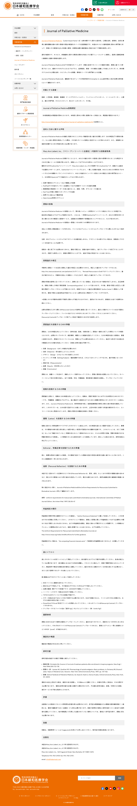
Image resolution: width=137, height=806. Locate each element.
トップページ (91, 20)
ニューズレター (19, 65)
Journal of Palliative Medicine (24, 60)
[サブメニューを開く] (35, 28)
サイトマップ (64, 798)
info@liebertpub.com (53, 759)
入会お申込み (102, 2)
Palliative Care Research (22, 46)
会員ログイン (125, 2)
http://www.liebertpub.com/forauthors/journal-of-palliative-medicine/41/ (68, 122)
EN (113, 9)
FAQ (76, 798)
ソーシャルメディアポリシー (66, 796)
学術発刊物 (84, 15)
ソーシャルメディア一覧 (22, 79)
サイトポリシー (25, 796)
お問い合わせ (116, 15)
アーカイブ (108, 796)
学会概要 (36, 15)
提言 (52, 15)
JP (109, 9)
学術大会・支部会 (68, 15)
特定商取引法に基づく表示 (90, 796)
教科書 (16, 69)
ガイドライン (18, 74)
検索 (119, 778)
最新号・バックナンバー (24, 51)
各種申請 (100, 15)
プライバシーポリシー (44, 796)
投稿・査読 (19, 55)
